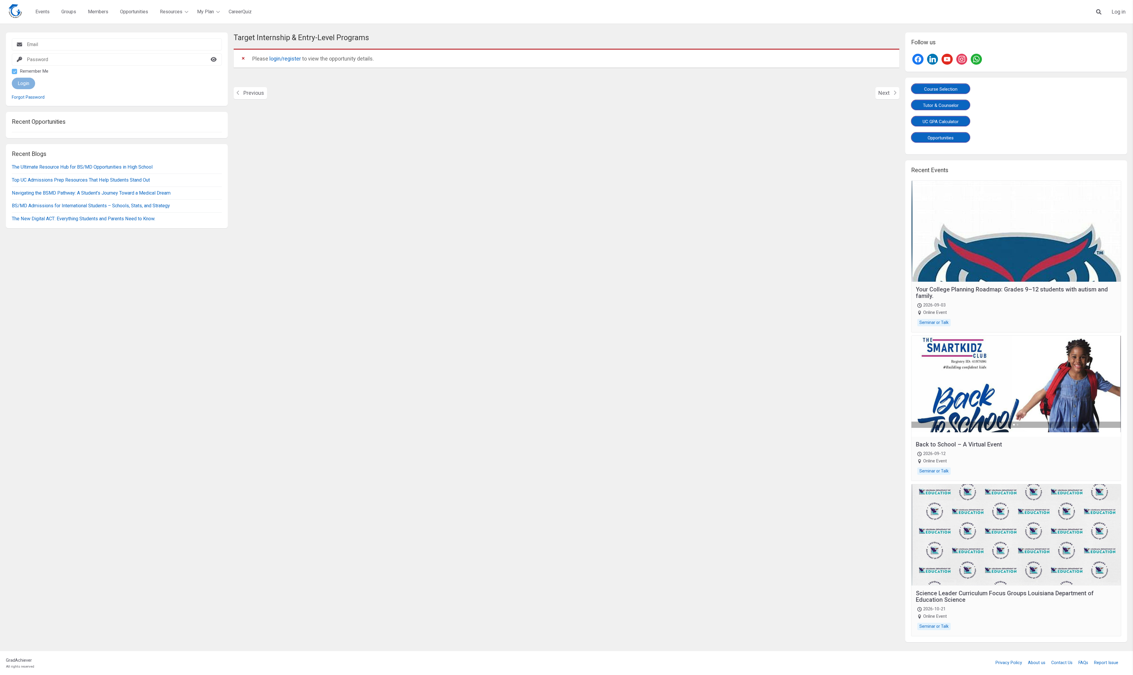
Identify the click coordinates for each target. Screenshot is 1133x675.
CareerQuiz (240, 11)
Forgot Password (28, 97)
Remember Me (34, 71)
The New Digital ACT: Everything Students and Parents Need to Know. (83, 218)
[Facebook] (918, 59)
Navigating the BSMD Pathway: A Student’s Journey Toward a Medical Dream (91, 193)
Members (98, 11)
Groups (68, 11)
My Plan (205, 11)
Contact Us (1062, 662)
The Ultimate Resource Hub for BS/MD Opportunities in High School (82, 167)
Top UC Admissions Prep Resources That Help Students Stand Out (81, 180)
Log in (1119, 12)
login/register (285, 59)
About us (1036, 662)
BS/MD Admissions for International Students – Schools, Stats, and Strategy (91, 205)
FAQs (1083, 662)
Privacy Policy (1009, 662)
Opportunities (134, 11)
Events (42, 11)
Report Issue (1106, 662)
